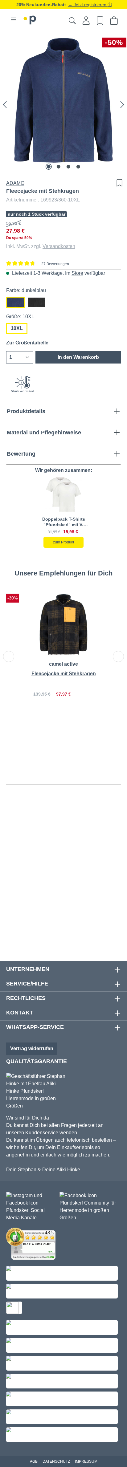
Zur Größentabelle (27, 342)
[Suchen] (72, 21)
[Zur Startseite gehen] (30, 19)
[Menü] (13, 19)
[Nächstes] (122, 104)
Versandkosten (59, 246)
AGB (34, 1461)
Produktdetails (26, 411)
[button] (63, 494)
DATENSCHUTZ (56, 1461)
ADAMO (15, 183)
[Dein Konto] (86, 21)
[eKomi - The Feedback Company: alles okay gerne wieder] (32, 1244)
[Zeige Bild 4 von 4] (78, 167)
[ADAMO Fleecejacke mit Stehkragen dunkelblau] (63, 100)
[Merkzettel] (100, 21)
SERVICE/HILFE (27, 984)
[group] (63, 512)
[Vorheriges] (4, 104)
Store (77, 273)
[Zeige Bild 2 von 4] (58, 167)
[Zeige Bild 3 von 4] (68, 167)
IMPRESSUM (86, 1461)
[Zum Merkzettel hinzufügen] (118, 183)
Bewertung (21, 454)
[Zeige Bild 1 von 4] (49, 167)
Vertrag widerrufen (31, 1048)
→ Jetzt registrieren (88, 4)
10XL (17, 328)
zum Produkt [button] (63, 542)
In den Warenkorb (78, 357)
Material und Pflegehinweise (44, 432)
